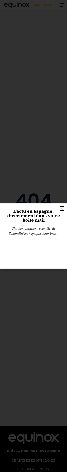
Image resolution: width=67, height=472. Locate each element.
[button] (61, 208)
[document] (33, 236)
